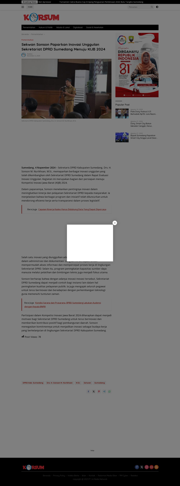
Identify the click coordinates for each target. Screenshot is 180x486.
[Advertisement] (90, 243)
